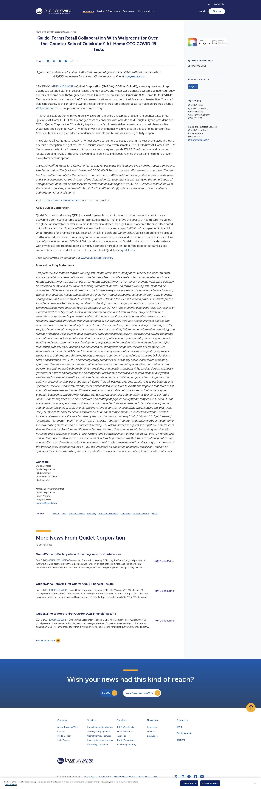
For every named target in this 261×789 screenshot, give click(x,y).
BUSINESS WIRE (63, 86)
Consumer (126, 513)
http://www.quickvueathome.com (63, 200)
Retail (154, 513)
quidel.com (128, 250)
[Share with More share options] (78, 61)
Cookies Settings (189, 783)
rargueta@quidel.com (46, 503)
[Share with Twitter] (54, 61)
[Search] (209, 4)
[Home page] (53, 11)
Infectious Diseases (108, 513)
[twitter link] (176, 776)
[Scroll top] (251, 707)
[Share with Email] (66, 61)
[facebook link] (195, 776)
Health (56, 513)
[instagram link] (202, 776)
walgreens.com (135, 76)
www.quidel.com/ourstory (97, 257)
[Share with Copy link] (72, 61)
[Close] (255, 783)
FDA (64, 513)
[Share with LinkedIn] (48, 61)
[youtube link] (189, 776)
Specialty (91, 513)
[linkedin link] (182, 776)
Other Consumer (141, 513)
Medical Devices (77, 513)
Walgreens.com (45, 108)
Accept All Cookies (210, 783)
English (193, 86)
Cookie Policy (11, 784)
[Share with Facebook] (60, 61)
